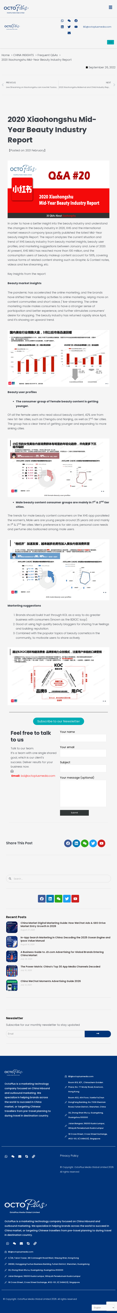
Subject (65, 762)
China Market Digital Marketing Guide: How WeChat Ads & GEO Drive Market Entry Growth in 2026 (63, 924)
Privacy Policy (69, 1156)
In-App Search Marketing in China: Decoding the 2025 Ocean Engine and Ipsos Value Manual (65, 939)
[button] (86, 7)
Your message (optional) (77, 777)
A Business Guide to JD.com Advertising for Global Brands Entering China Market (62, 953)
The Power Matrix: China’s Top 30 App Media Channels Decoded (60, 966)
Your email (67, 747)
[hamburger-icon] (110, 42)
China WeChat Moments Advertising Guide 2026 (51, 981)
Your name (67, 732)
